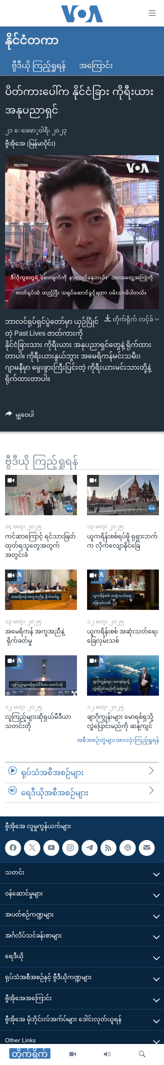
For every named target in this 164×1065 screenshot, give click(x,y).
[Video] (72, 1054)
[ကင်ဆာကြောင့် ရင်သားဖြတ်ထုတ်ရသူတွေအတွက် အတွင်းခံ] (41, 495)
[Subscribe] (147, 848)
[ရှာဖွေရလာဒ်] (142, 1054)
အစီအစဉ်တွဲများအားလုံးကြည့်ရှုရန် (118, 740)
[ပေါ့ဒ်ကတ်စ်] (127, 848)
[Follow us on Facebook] (13, 848)
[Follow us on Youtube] (51, 848)
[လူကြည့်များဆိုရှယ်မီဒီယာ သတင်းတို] (41, 675)
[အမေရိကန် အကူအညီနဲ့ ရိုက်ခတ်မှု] (41, 590)
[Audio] (107, 1054)
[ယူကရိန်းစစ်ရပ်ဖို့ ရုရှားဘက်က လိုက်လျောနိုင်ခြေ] (123, 495)
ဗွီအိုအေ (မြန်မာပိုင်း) (30, 143)
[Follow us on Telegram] (90, 848)
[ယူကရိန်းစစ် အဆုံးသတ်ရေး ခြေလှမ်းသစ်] (123, 590)
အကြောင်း (96, 65)
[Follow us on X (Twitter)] (32, 848)
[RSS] (108, 848)
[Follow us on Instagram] (70, 848)
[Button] (19, 416)
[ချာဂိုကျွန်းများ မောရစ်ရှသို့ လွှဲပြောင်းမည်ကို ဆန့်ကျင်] (123, 675)
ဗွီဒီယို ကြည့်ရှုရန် (39, 65)
